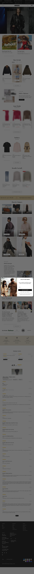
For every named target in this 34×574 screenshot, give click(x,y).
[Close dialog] (32, 278)
